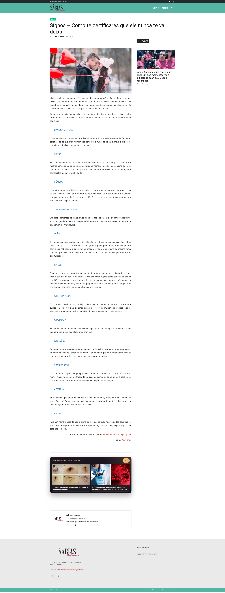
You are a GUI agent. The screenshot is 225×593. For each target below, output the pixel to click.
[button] (172, 8)
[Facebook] (169, 1)
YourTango (126, 440)
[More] (88, 41)
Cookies (164, 590)
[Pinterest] (77, 525)
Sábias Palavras (58, 36)
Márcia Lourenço (143, 84)
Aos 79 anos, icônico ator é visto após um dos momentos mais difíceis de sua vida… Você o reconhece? (154, 76)
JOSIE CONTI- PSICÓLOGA (147, 554)
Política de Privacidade (152, 590)
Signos (52, 19)
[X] (77, 41)
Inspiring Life (125, 434)
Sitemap (172, 590)
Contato (154, 8)
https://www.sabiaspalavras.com (76, 518)
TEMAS (165, 8)
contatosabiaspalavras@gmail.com (70, 570)
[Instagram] (173, 1)
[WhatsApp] (82, 41)
